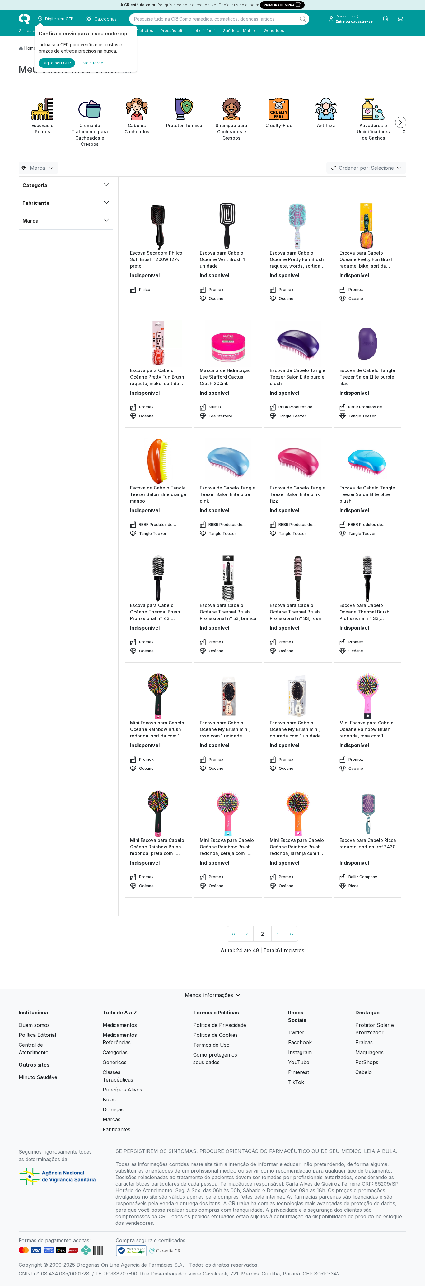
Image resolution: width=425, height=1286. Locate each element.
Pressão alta (173, 30)
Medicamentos (120, 1025)
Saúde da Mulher (239, 30)
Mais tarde (93, 62)
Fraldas (364, 1042)
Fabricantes (116, 1129)
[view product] (158, 226)
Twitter (296, 1032)
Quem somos (34, 1025)
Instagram (300, 1052)
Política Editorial (37, 1035)
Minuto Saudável (38, 1077)
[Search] (303, 19)
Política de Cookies (215, 1035)
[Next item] (400, 122)
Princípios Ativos (122, 1089)
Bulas (109, 1099)
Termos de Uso (211, 1045)
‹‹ (234, 934)
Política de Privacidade (219, 1025)
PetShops (366, 1062)
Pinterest (298, 1072)
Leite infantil (204, 30)
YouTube (298, 1062)
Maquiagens (369, 1052)
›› (291, 934)
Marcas (111, 1119)
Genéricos (274, 30)
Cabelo (363, 1072)
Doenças (113, 1109)
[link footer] (131, 1250)
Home (30, 48)
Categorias (115, 1052)
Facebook (300, 1042)
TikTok (296, 1082)
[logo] (24, 19)
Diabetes (144, 30)
